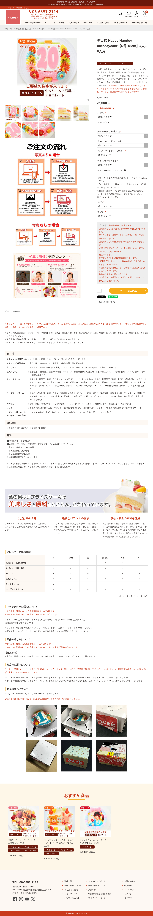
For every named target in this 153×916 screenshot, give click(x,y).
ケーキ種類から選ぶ (33, 22)
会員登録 (128, 885)
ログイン (128, 894)
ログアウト (129, 898)
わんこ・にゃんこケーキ (54, 22)
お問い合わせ (130, 881)
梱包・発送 (87, 22)
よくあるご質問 (102, 22)
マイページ (129, 890)
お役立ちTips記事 (71, 898)
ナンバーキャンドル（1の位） (111, 141)
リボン (101, 202)
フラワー (102, 212)
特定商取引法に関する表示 (99, 894)
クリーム (102, 113)
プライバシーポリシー (97, 898)
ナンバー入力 (104, 122)
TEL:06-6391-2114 (25, 882)
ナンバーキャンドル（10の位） (111, 151)
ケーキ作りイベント (139, 22)
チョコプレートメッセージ (109, 161)
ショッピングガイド (97, 881)
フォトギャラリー (120, 22)
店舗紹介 (92, 890)
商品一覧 (68, 881)
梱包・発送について (73, 885)
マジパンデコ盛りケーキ (41, 29)
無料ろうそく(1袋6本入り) (109, 131)
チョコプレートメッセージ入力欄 (111, 170)
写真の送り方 (73, 22)
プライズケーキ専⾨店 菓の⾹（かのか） (18, 29)
